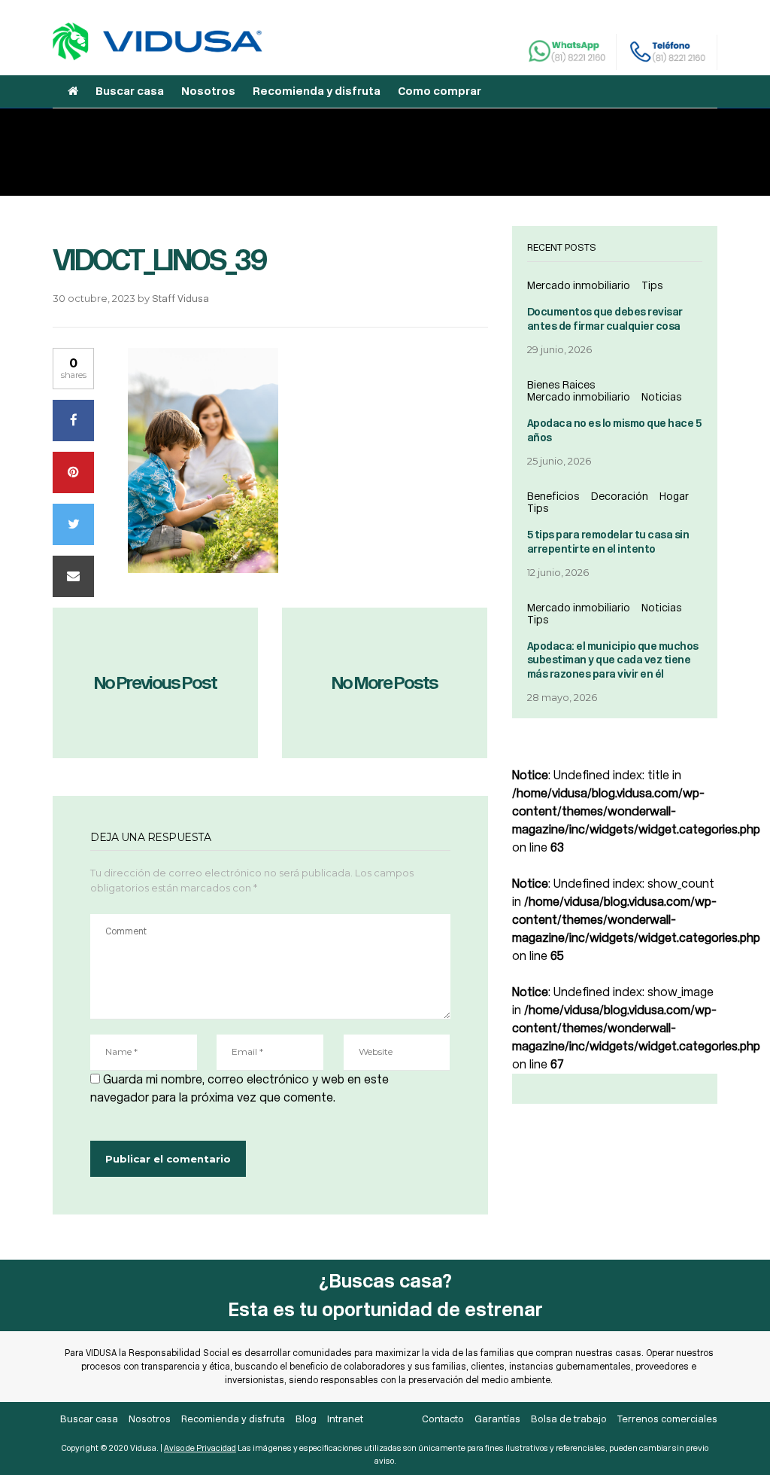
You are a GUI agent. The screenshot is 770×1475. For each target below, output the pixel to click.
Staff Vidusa (180, 298)
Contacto (443, 1419)
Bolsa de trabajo (569, 1419)
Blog (306, 1419)
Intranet (345, 1419)
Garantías (497, 1419)
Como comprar (439, 91)
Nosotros (208, 91)
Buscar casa (129, 91)
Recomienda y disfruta (316, 91)
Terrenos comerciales (667, 1419)
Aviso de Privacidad (200, 1448)
